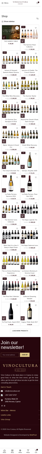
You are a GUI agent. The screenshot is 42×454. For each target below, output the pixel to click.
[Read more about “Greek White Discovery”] (23, 141)
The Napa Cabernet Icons (29, 245)
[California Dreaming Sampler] (30, 286)
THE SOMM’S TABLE (11, 41)
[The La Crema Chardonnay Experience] (11, 260)
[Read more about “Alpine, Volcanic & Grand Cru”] (4, 141)
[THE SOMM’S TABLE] (11, 32)
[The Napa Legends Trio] (30, 209)
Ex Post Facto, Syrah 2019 (11, 322)
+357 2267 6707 (11, 395)
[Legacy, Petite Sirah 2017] (30, 311)
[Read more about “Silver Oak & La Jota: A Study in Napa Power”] (4, 241)
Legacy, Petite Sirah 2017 (29, 322)
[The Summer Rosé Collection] (30, 34)
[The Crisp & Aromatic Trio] (11, 160)
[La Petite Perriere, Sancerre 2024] (11, 183)
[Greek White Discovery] (30, 134)
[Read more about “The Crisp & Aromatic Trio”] (4, 167)
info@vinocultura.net (12, 391)
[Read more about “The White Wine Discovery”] (4, 92)
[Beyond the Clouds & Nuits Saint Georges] (30, 109)
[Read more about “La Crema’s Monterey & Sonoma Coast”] (23, 267)
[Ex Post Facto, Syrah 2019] (11, 311)
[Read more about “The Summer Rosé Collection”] (23, 41)
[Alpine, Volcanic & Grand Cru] (11, 134)
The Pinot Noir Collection (11, 296)
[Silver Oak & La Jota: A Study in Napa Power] (11, 235)
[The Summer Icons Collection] (11, 209)
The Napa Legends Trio (29, 220)
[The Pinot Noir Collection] (11, 286)
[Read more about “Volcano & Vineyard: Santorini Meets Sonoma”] (4, 67)
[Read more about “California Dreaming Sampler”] (23, 293)
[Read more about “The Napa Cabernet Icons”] (23, 241)
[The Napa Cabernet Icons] (30, 235)
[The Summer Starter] (30, 85)
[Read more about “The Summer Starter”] (23, 92)
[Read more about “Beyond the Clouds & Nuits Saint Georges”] (23, 116)
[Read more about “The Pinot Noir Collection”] (4, 293)
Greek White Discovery (29, 145)
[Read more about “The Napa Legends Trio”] (23, 216)
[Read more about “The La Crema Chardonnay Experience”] (4, 267)
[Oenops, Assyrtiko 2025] (30, 160)
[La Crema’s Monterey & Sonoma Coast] (30, 260)
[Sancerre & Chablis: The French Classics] (30, 60)
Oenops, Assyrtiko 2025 (29, 170)
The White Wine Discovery (10, 96)
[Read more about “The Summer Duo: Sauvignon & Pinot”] (4, 116)
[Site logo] (20, 3)
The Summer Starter (29, 96)
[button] (4, 37)
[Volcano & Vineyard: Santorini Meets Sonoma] (11, 60)
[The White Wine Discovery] (11, 85)
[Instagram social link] (4, 405)
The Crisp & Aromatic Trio (11, 170)
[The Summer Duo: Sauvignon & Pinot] (11, 109)
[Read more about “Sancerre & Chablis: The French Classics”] (23, 67)
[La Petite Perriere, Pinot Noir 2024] (30, 183)
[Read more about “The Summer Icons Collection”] (4, 216)
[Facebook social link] (2, 405)
